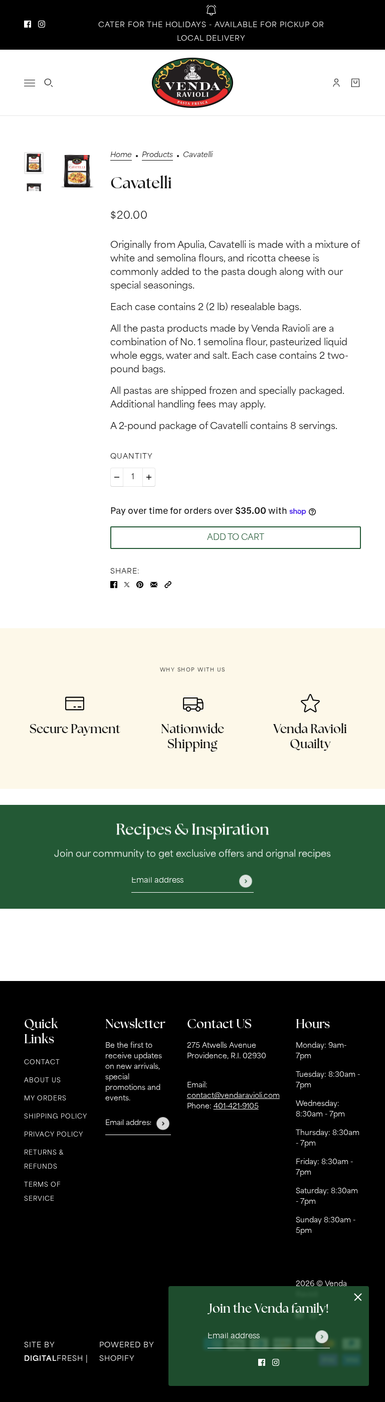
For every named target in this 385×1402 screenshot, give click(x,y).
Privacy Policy (53, 1135)
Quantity (131, 457)
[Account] (336, 82)
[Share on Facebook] (113, 585)
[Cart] (355, 82)
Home (121, 155)
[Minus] (116, 477)
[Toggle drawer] (29, 83)
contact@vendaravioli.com (233, 1096)
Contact (42, 1063)
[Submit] (321, 1336)
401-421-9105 (236, 1106)
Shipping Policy (55, 1117)
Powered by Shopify (126, 1352)
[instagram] (41, 25)
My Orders (45, 1099)
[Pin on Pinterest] (139, 585)
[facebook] (27, 25)
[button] (167, 585)
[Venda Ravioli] (192, 83)
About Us (42, 1081)
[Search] (48, 82)
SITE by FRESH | (56, 1352)
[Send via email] (153, 585)
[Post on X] (126, 585)
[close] (358, 1297)
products (157, 155)
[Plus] (148, 477)
